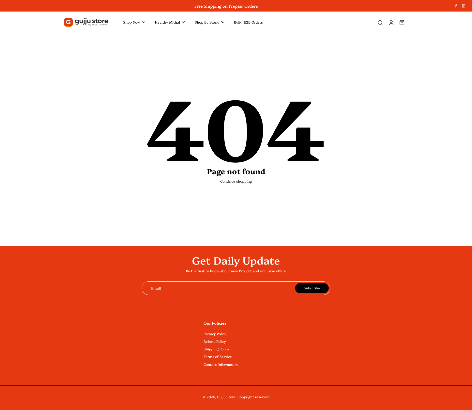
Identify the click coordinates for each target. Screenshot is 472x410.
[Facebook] (456, 6)
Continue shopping (236, 181)
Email (156, 288)
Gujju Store (226, 396)
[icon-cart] (401, 22)
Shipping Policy (216, 349)
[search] (380, 22)
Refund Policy (215, 341)
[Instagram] (463, 6)
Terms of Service (218, 356)
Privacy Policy (215, 333)
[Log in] (390, 22)
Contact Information (221, 364)
